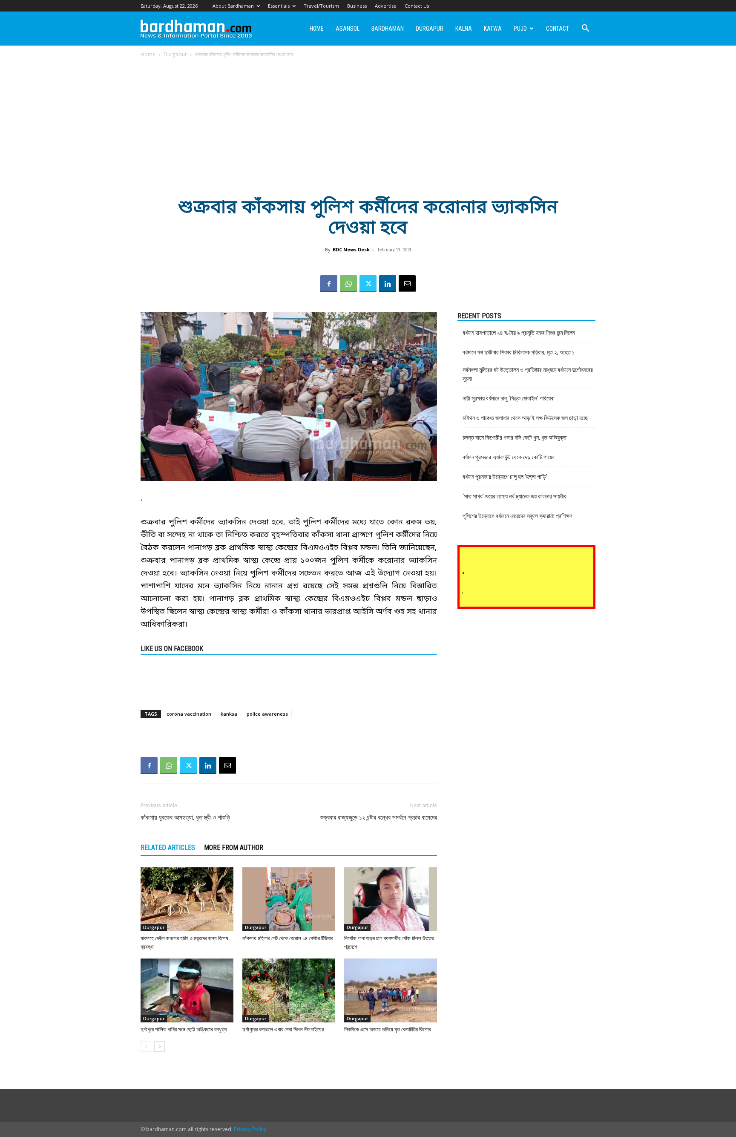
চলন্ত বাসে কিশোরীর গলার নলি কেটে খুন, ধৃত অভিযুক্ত (514, 437)
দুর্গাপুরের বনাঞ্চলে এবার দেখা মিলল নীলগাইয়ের (283, 1029)
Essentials (279, 6)
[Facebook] (328, 283)
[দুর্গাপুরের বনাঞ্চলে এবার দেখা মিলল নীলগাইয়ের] (288, 990)
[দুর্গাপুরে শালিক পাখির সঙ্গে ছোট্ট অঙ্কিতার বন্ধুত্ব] (187, 990)
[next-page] (159, 1046)
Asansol (347, 28)
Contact (557, 28)
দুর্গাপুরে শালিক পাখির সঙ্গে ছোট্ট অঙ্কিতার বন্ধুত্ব (184, 1029)
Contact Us (417, 6)
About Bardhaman (233, 6)
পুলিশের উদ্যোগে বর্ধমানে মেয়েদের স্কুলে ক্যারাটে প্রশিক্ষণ (517, 515)
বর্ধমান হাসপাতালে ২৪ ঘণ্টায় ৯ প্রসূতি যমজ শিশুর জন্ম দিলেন (519, 332)
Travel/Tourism (321, 6)
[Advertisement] (368, 122)
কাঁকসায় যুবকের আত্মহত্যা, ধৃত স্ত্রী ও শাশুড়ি (185, 817)
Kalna (463, 28)
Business (357, 6)
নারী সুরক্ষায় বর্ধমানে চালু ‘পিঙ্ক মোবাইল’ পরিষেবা (509, 398)
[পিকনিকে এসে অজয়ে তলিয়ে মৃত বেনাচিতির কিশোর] (390, 990)
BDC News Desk (351, 249)
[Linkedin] (387, 283)
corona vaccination (189, 714)
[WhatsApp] (348, 283)
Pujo (520, 28)
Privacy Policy (250, 1129)
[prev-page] (146, 1046)
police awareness (267, 714)
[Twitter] (368, 283)
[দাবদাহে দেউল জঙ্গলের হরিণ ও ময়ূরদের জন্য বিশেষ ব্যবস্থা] (187, 899)
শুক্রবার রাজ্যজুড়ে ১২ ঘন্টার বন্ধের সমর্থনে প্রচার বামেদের (378, 817)
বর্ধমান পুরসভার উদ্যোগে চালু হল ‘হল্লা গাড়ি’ (505, 476)
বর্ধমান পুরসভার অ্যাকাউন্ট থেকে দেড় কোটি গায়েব (509, 457)
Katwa (493, 28)
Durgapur (429, 28)
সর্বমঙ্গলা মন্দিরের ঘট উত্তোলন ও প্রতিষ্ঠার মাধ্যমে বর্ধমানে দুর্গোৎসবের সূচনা (528, 374)
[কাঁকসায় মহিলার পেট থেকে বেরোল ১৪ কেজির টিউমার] (288, 899)
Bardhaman (387, 28)
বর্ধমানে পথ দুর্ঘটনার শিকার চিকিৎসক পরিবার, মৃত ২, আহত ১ (519, 352)
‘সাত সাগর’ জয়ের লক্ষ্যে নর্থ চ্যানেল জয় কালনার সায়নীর (514, 496)
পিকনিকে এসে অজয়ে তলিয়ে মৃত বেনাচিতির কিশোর (387, 1029)
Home (317, 28)
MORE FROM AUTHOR (233, 847)
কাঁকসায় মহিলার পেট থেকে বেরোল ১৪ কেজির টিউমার (287, 938)
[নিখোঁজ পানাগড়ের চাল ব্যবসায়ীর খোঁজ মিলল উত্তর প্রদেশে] (390, 899)
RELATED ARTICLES (168, 847)
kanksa (229, 714)
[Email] (407, 283)
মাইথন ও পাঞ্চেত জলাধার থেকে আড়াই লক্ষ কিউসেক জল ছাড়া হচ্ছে (525, 418)
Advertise (386, 6)
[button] (585, 29)
